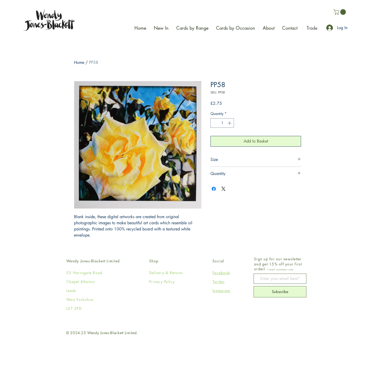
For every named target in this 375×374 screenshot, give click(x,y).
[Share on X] (223, 189)
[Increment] (230, 123)
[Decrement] (214, 123)
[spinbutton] (222, 123)
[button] (340, 12)
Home (79, 62)
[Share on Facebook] (214, 189)
